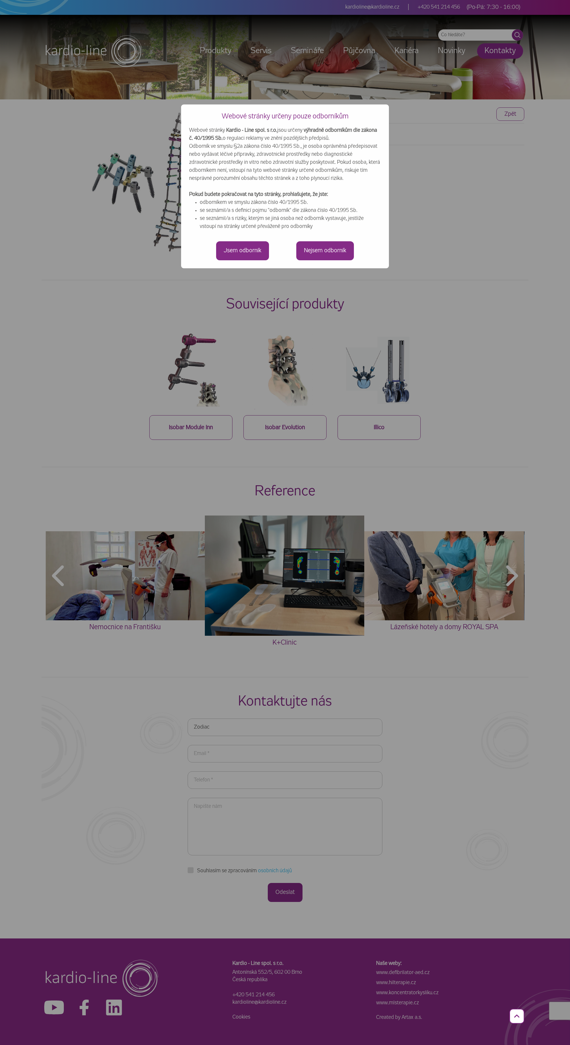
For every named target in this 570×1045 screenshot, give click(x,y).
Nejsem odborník (325, 250)
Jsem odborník (242, 250)
